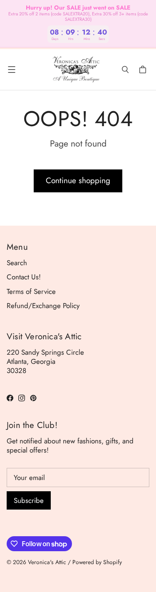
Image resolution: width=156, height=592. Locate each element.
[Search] (125, 69)
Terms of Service (31, 291)
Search (17, 263)
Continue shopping (78, 180)
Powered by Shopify (97, 562)
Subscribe (29, 500)
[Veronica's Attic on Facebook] (10, 398)
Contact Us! (24, 277)
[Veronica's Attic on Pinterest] (33, 398)
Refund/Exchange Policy (43, 306)
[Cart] (144, 69)
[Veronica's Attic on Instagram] (21, 398)
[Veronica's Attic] (76, 69)
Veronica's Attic (47, 562)
